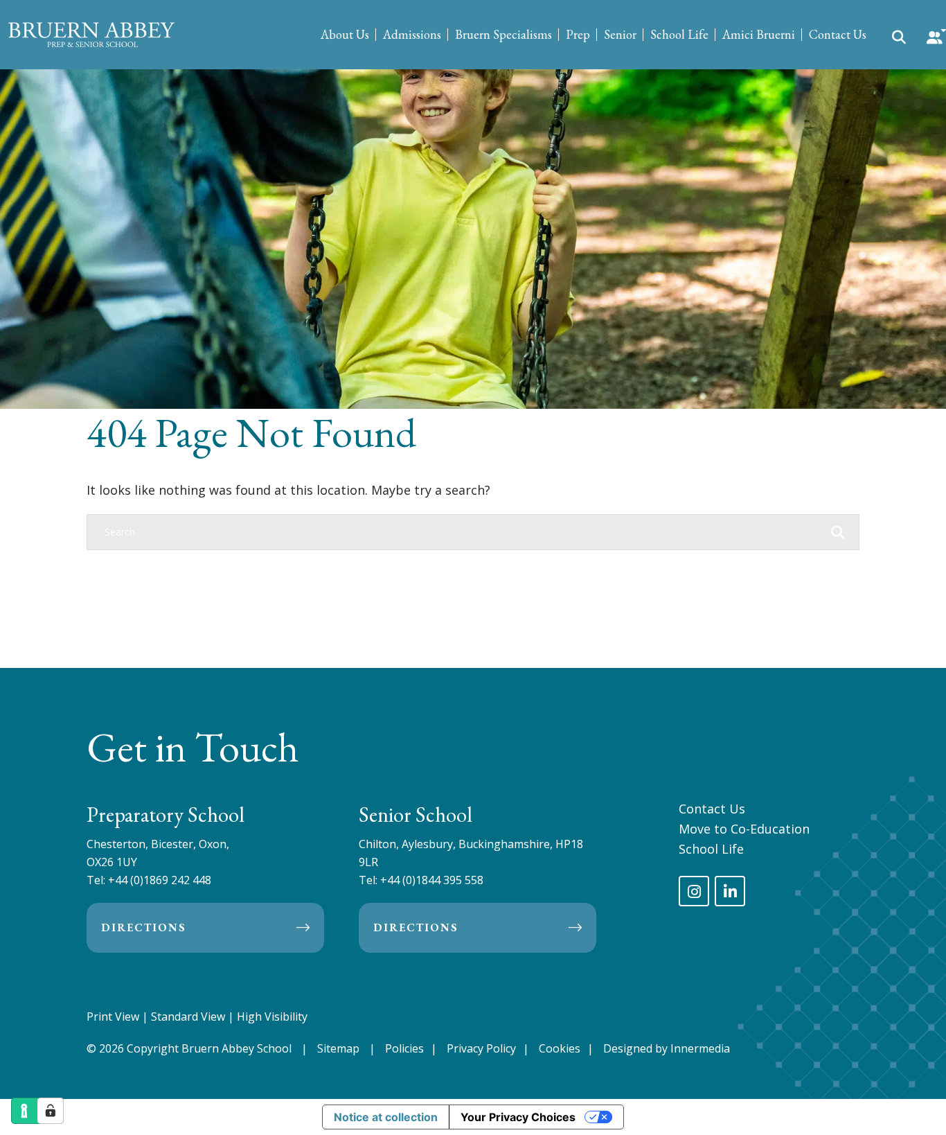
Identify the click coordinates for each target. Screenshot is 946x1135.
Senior (620, 34)
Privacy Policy (481, 1048)
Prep (578, 34)
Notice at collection (386, 1117)
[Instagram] (694, 891)
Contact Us (837, 34)
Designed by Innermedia (666, 1048)
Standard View (188, 1016)
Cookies (559, 1048)
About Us (345, 34)
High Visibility (272, 1016)
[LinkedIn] (730, 891)
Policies (404, 1048)
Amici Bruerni (758, 34)
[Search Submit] (899, 36)
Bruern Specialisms (503, 34)
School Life (679, 34)
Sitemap (338, 1048)
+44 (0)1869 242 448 (159, 880)
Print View (113, 1016)
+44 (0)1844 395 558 (431, 880)
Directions (143, 927)
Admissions (412, 34)
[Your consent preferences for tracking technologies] (50, 1111)
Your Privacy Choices (518, 1117)
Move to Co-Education (744, 828)
